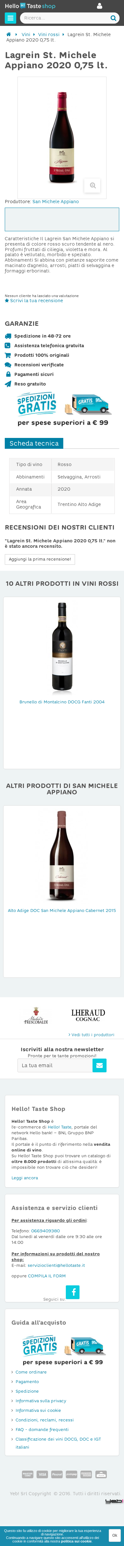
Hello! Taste (60, 1127)
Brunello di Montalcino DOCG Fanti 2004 (62, 702)
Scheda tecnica (34, 443)
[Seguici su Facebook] (72, 1292)
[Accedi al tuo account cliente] (100, 7)
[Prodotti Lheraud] (88, 1015)
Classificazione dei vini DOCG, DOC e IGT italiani (58, 1443)
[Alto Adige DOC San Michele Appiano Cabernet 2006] (62, 855)
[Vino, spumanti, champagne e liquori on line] (30, 7)
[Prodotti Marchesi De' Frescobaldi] (35, 1015)
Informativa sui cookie (38, 1410)
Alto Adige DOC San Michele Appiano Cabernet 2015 (62, 910)
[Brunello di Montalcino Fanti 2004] (62, 646)
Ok (114, 1535)
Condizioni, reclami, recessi (45, 1420)
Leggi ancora (24, 1177)
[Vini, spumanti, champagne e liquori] (8, 34)
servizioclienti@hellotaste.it (56, 1265)
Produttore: (18, 201)
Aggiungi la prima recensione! (40, 559)
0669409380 (45, 1230)
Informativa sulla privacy (41, 1400)
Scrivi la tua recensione (36, 300)
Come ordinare (31, 1372)
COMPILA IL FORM (47, 1276)
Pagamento (27, 1381)
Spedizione (27, 1391)
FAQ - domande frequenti (42, 1429)
